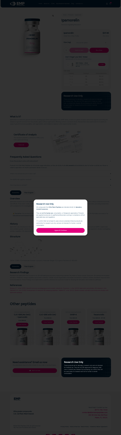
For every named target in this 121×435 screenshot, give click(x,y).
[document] (60, 217)
